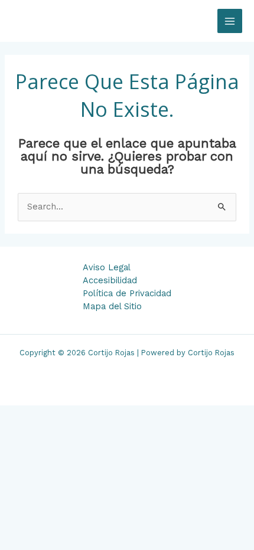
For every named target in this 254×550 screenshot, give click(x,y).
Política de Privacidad (127, 293)
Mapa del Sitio (112, 306)
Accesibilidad (110, 280)
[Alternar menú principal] (229, 21)
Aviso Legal (107, 267)
